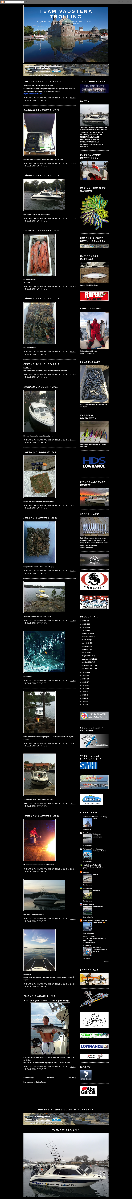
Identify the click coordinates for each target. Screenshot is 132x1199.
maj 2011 (85, 646)
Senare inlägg (28, 1078)
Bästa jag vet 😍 (99, 922)
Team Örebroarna (89, 833)
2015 (84, 682)
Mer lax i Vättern (89, 936)
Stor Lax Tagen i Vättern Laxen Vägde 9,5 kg (46, 1000)
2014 (84, 679)
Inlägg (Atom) (41, 1082)
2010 (84, 627)
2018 (84, 692)
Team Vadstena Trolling (66, 14)
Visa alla (106, 961)
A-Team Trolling (88, 904)
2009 (84, 624)
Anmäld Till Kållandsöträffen (38, 85)
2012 (84, 672)
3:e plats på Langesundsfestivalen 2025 (100, 950)
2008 (84, 621)
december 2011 (88, 668)
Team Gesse (87, 888)
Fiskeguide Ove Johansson (93, 849)
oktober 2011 (87, 662)
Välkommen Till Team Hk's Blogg (95, 817)
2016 (84, 685)
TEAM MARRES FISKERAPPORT (95, 920)
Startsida (50, 1078)
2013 (84, 676)
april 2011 (86, 643)
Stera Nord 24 (98, 906)
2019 (84, 695)
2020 (84, 698)
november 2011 (88, 665)
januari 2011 (86, 633)
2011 (84, 630)
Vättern (95, 874)
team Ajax (86, 872)
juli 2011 (85, 653)
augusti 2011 (87, 656)
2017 (84, 688)
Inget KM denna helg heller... (93, 867)
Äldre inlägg (72, 1078)
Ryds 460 (96, 890)
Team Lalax (87, 946)
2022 (84, 705)
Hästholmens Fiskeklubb (92, 865)
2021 (84, 701)
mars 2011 (86, 640)
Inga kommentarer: (36, 100)
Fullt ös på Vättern (99, 851)
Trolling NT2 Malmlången (97, 836)
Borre (95, 819)
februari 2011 (87, 636)
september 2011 (88, 659)
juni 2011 (85, 649)
